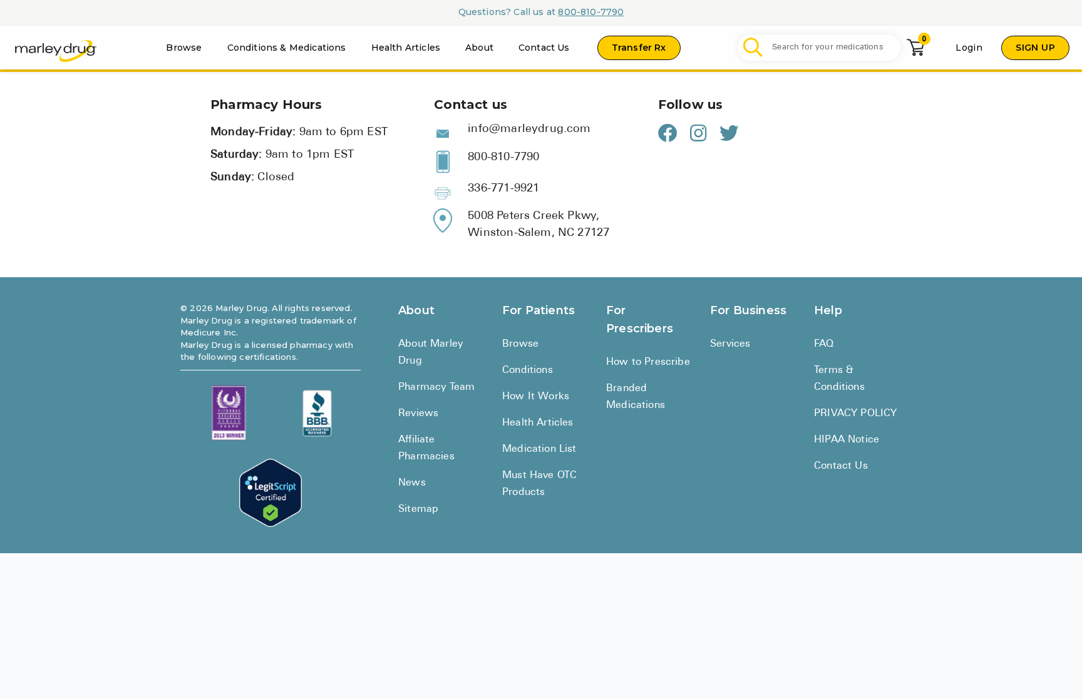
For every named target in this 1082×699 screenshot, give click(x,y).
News (412, 483)
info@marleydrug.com (529, 129)
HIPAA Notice (846, 440)
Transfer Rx (639, 47)
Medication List (539, 449)
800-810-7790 (591, 12)
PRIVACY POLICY (855, 414)
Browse (184, 47)
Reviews (418, 414)
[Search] (753, 48)
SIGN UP (1035, 47)
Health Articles (406, 47)
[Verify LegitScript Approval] (270, 492)
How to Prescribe (648, 362)
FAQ (824, 344)
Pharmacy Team (436, 387)
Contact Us (544, 47)
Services (730, 344)
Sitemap (418, 509)
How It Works (535, 397)
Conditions (527, 370)
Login (969, 47)
